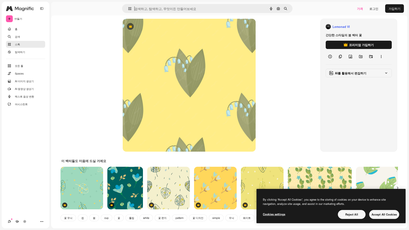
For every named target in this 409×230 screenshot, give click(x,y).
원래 (147, 26)
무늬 (231, 218)
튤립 (131, 218)
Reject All (351, 214)
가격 (360, 8)
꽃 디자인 (198, 218)
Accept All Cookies (384, 214)
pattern (180, 218)
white (146, 218)
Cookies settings (274, 214)
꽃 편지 (162, 218)
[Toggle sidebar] (41, 8)
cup (106, 218)
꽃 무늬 (68, 218)
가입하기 (394, 8)
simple (216, 218)
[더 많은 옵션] (381, 56)
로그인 (373, 8)
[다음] (397, 188)
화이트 (247, 218)
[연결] (9, 221)
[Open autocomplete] (128, 8)
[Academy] (17, 221)
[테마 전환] (24, 221)
